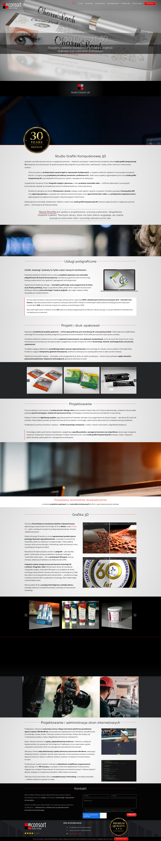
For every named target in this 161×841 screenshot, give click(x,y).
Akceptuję (121, 839)
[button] (28, 380)
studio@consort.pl (75, 833)
